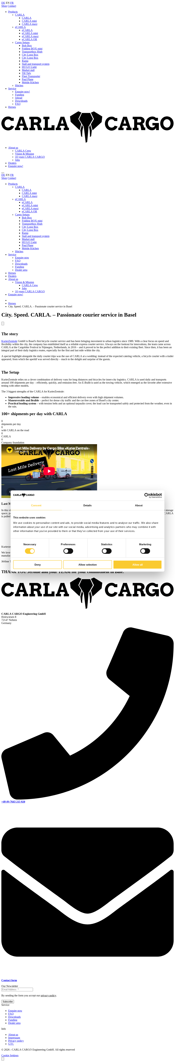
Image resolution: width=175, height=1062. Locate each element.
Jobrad (18, 97)
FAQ (18, 103)
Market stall (28, 70)
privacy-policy (48, 995)
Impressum (14, 1037)
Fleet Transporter (31, 76)
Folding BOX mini (32, 48)
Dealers (12, 163)
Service (12, 88)
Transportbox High (32, 51)
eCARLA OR (29, 39)
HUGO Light (29, 67)
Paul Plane (27, 79)
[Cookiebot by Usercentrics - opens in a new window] (147, 495)
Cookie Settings (9, 1055)
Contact (12, 5)
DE (3, 2)
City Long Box (30, 54)
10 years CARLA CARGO (30, 156)
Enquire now (22, 257)
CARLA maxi (29, 24)
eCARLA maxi (30, 36)
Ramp (25, 60)
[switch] (68, 551)
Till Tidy (26, 73)
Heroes (12, 107)
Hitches (19, 85)
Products (13, 11)
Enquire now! (22, 91)
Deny (38, 564)
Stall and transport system (35, 64)
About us (13, 147)
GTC (11, 1043)
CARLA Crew (23, 150)
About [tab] (139, 505)
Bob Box (27, 45)
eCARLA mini (30, 33)
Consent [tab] (36, 505)
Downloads (21, 100)
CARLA (20, 14)
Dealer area (21, 269)
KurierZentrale (9, 341)
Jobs (17, 159)
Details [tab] (87, 505)
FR (12, 2)
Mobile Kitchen (30, 82)
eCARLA (20, 27)
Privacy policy (16, 1040)
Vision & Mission (24, 153)
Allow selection (87, 564)
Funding (19, 94)
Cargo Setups (22, 42)
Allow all (137, 564)
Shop (4, 5)
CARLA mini (29, 20)
